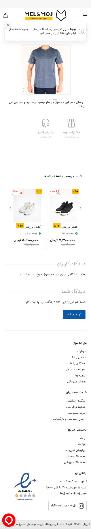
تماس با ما (78, 357)
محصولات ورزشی (74, 462)
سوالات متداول (75, 369)
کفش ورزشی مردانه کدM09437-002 (28, 227)
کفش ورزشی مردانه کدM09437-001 (65, 227)
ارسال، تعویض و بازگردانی (69, 419)
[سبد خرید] (5, 15)
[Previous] (64, 69)
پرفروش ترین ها (75, 450)
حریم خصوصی (76, 413)
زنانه (82, 438)
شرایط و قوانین (75, 407)
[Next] (24, 69)
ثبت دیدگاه (74, 314)
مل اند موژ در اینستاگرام (63, 506)
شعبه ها (80, 376)
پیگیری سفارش (75, 401)
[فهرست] (85, 15)
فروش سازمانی (76, 382)
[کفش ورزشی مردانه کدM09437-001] (64, 205)
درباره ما (80, 351)
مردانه (81, 444)
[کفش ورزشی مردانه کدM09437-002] (27, 205)
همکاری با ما (77, 363)
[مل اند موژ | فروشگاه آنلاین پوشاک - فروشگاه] (45, 15)
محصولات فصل (75, 456)
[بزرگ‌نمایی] (25, 91)
